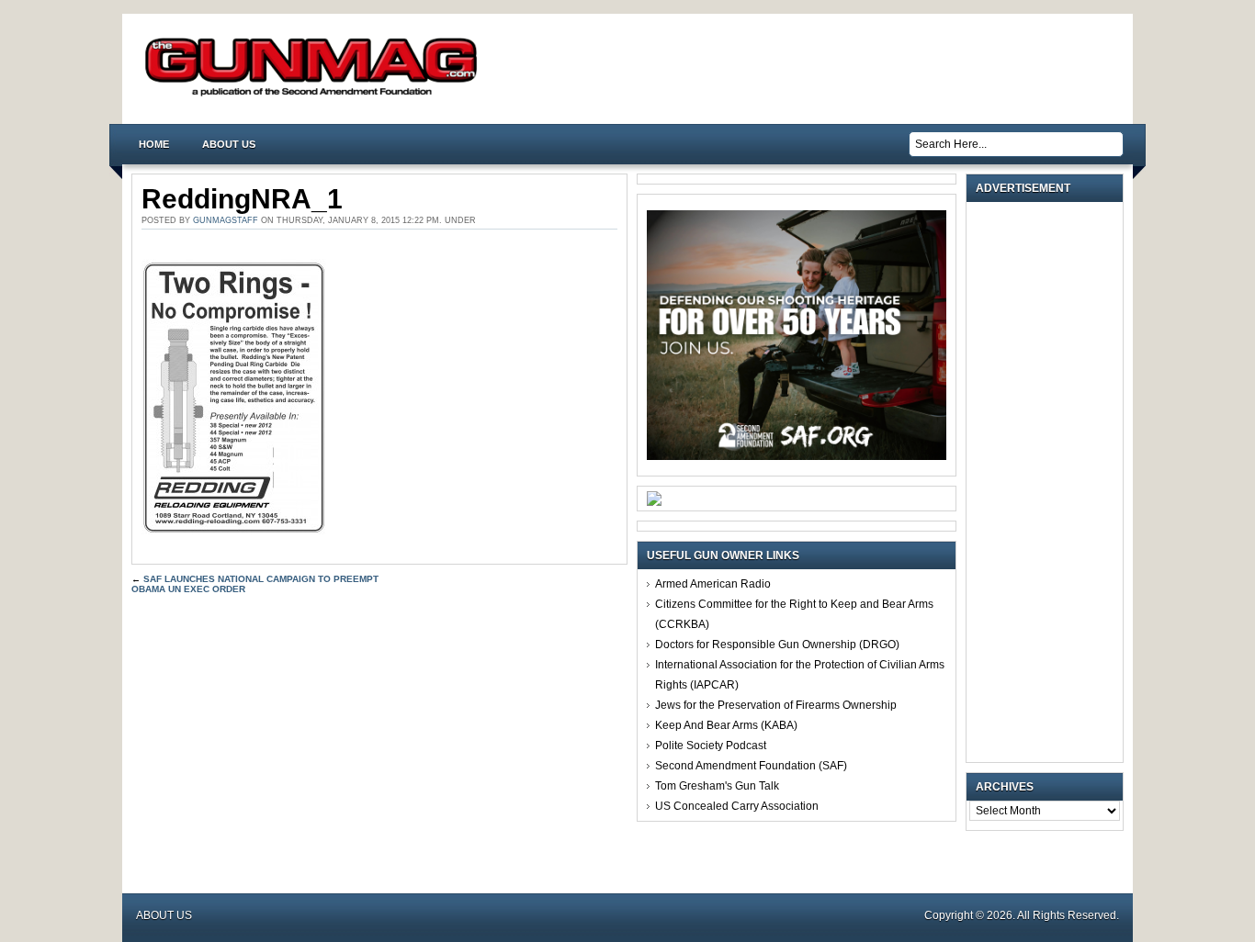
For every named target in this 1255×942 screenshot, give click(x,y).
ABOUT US (228, 144)
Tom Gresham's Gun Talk (717, 785)
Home (154, 144)
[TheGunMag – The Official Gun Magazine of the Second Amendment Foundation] (315, 95)
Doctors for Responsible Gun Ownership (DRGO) (777, 644)
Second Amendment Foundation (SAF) (751, 765)
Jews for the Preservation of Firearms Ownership (776, 705)
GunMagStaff (225, 220)
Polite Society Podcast (710, 745)
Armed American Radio (713, 584)
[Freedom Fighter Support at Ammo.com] (654, 502)
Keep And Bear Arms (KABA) (726, 725)
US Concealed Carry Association (737, 806)
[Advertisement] (1049, 482)
